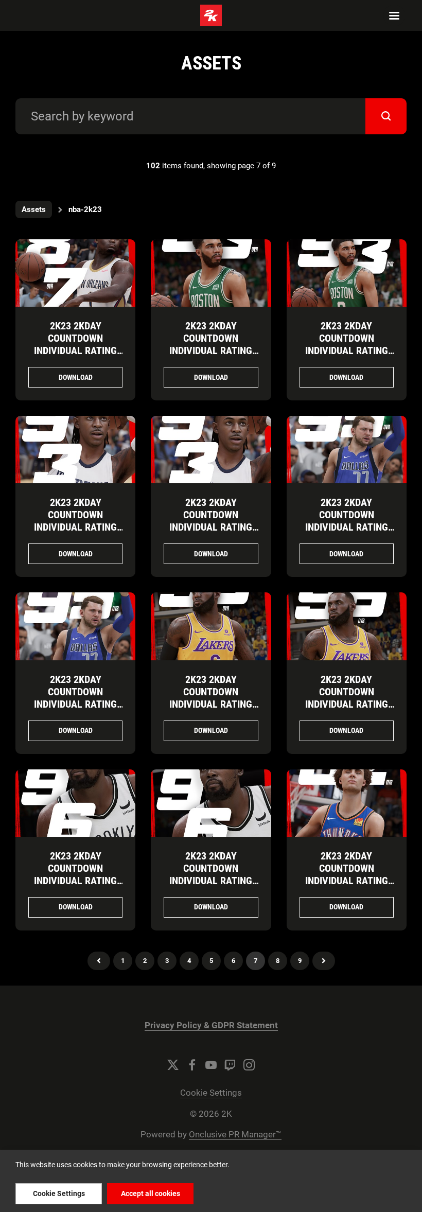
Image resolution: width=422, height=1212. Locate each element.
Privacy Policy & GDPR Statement (211, 1025)
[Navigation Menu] (394, 15)
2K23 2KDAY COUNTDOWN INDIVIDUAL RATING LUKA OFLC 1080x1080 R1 (75, 704)
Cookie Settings (211, 1093)
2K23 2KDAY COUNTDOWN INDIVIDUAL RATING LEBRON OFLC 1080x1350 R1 (210, 704)
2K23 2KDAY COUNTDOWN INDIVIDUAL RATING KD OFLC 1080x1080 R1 (210, 880)
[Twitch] (230, 1064)
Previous (98, 961)
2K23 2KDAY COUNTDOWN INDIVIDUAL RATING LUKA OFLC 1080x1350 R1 (346, 527)
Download (76, 377)
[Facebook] (192, 1064)
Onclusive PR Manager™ (235, 1134)
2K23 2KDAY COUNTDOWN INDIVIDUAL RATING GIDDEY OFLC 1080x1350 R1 (346, 880)
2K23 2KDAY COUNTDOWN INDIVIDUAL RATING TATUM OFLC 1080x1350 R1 (210, 350)
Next (323, 961)
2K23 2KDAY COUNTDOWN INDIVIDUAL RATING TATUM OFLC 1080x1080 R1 (346, 350)
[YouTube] (211, 1064)
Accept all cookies (150, 1193)
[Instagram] (249, 1064)
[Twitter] (173, 1064)
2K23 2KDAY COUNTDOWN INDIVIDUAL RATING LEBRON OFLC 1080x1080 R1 (346, 704)
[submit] (386, 116)
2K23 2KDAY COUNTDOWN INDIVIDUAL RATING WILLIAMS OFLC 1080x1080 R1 (75, 350)
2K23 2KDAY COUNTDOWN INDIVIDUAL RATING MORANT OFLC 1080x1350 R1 (75, 527)
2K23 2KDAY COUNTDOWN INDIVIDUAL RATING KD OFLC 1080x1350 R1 (75, 880)
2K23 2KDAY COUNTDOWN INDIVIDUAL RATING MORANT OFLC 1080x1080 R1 (210, 527)
